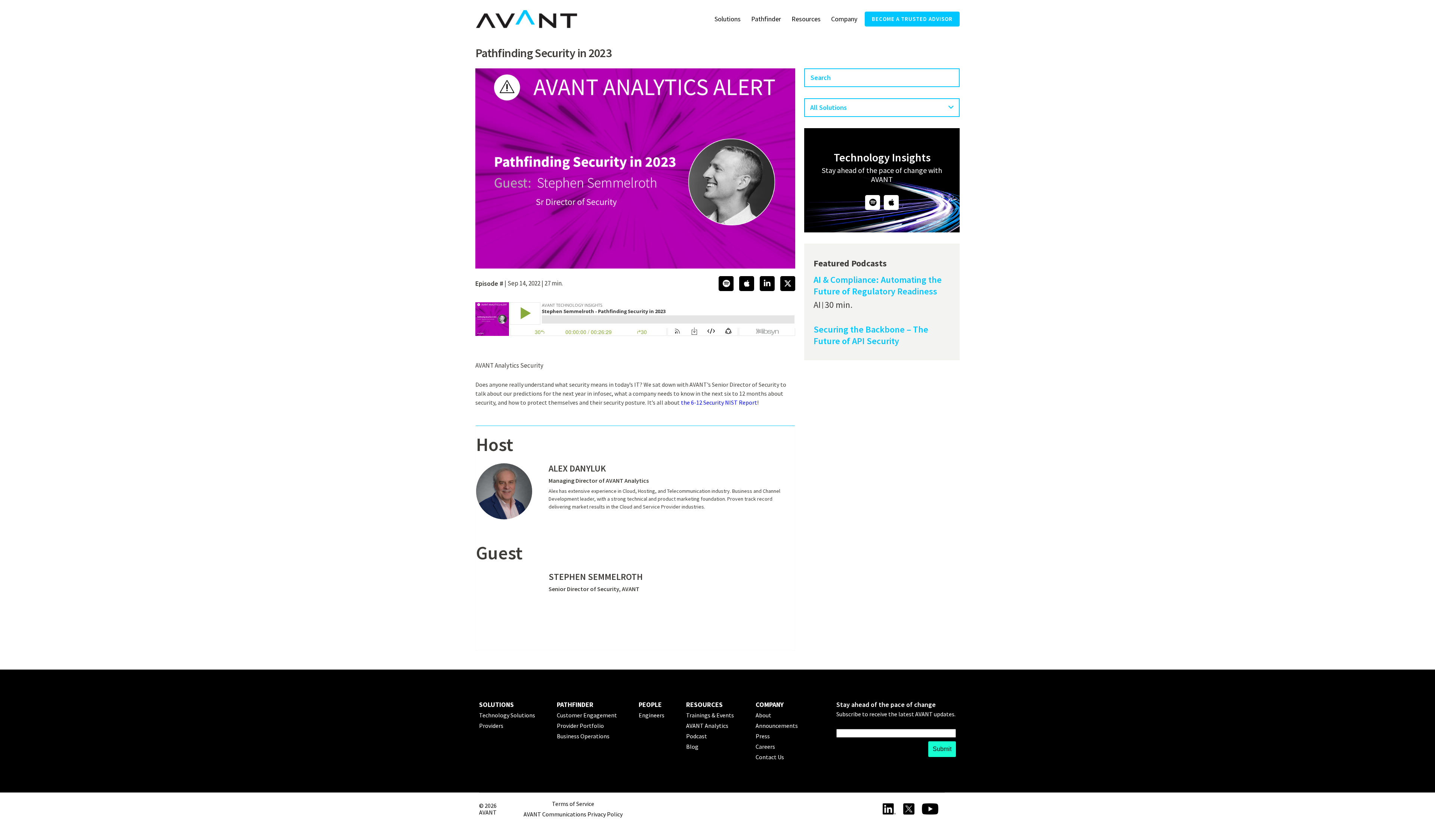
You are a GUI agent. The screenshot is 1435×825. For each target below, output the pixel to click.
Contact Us (770, 757)
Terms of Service (573, 803)
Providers (491, 725)
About (763, 715)
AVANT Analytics (497, 365)
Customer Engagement (587, 715)
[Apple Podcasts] (891, 202)
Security (531, 365)
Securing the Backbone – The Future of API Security (871, 335)
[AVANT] (526, 19)
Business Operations (583, 736)
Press (763, 736)
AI (817, 304)
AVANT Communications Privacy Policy (573, 814)
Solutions (728, 19)
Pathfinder (766, 19)
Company (844, 19)
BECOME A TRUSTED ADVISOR (912, 18)
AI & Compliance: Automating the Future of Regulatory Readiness (878, 285)
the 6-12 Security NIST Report (719, 402)
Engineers (651, 715)
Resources (806, 19)
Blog (692, 746)
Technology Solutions (507, 715)
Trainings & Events (710, 715)
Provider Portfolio (580, 725)
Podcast (696, 736)
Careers (765, 746)
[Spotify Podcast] (872, 202)
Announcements (777, 725)
